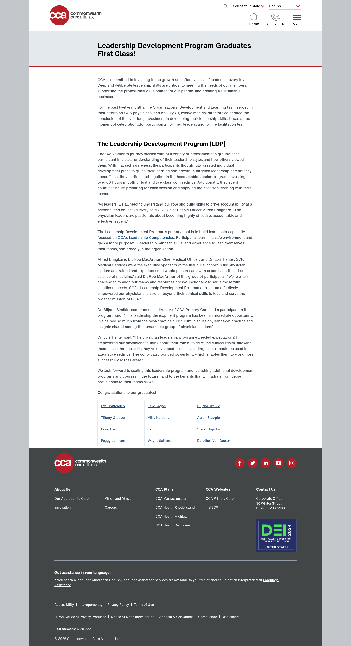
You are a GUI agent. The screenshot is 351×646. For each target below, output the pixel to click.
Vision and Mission (119, 498)
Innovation (62, 507)
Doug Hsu (108, 429)
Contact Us (265, 489)
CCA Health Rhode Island (175, 507)
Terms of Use (144, 604)
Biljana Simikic (208, 406)
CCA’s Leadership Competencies (146, 237)
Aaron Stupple (208, 417)
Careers (111, 507)
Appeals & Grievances (176, 616)
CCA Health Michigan (172, 516)
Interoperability (91, 604)
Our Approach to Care (71, 498)
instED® (212, 507)
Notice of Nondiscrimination (132, 616)
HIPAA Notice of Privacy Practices (80, 616)
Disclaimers (230, 616)
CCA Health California (172, 525)
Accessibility (64, 604)
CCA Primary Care (220, 498)
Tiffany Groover (113, 417)
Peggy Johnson (113, 440)
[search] (215, 6)
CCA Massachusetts (170, 498)
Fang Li (153, 429)
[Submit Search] (225, 6)
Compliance (207, 616)
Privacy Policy (118, 604)
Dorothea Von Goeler (213, 440)
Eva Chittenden (113, 406)
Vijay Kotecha (158, 417)
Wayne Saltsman (161, 440)
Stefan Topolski (209, 429)
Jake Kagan (157, 406)
